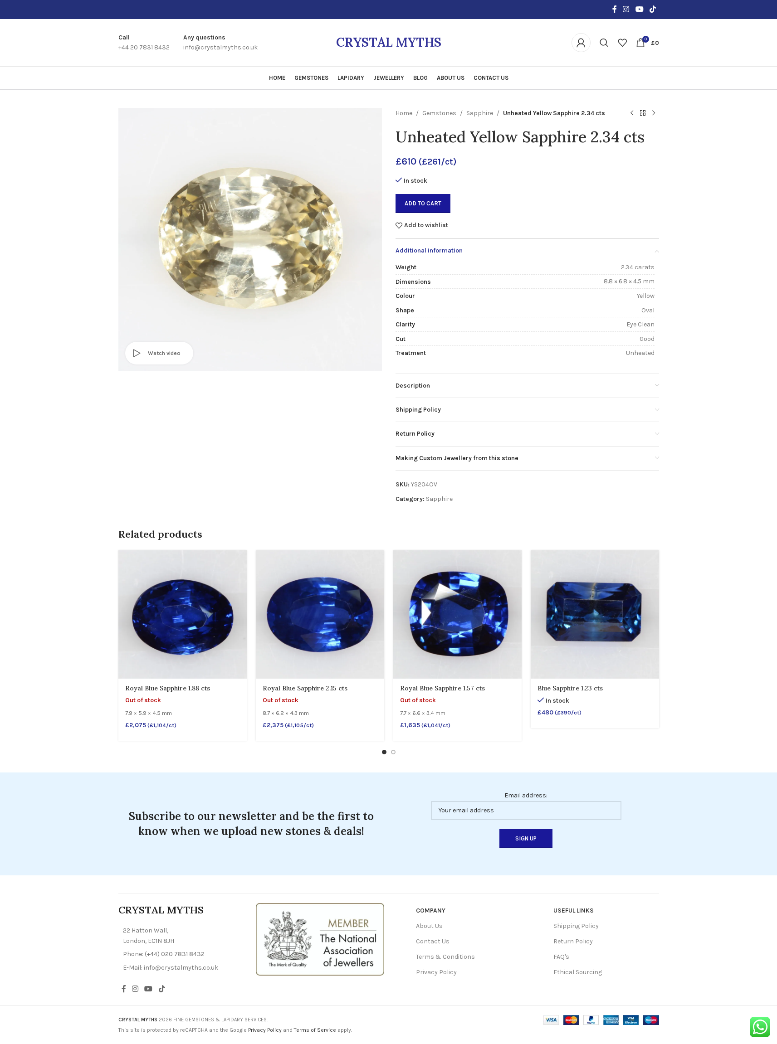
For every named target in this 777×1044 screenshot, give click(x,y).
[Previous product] (631, 113)
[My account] (581, 43)
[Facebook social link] (614, 9)
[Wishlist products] (622, 43)
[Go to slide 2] (393, 752)
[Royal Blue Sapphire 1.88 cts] (182, 614)
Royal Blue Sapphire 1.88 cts (167, 688)
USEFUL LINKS (573, 910)
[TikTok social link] (652, 9)
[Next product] (653, 113)
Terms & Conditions (445, 957)
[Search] (604, 43)
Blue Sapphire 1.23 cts (570, 688)
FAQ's (561, 957)
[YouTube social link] (639, 9)
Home (404, 113)
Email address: (525, 795)
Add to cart (423, 203)
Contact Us (433, 941)
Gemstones (439, 113)
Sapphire (479, 113)
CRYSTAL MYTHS (388, 42)
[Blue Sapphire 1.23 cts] (595, 614)
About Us (429, 926)
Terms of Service (315, 1030)
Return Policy (573, 941)
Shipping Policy (576, 926)
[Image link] (320, 938)
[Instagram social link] (626, 9)
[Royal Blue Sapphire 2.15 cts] (320, 614)
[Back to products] (642, 113)
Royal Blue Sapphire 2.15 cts (305, 688)
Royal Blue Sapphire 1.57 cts (442, 688)
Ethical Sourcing (577, 972)
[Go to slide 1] (384, 752)
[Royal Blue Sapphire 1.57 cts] (457, 614)
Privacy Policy (436, 972)
